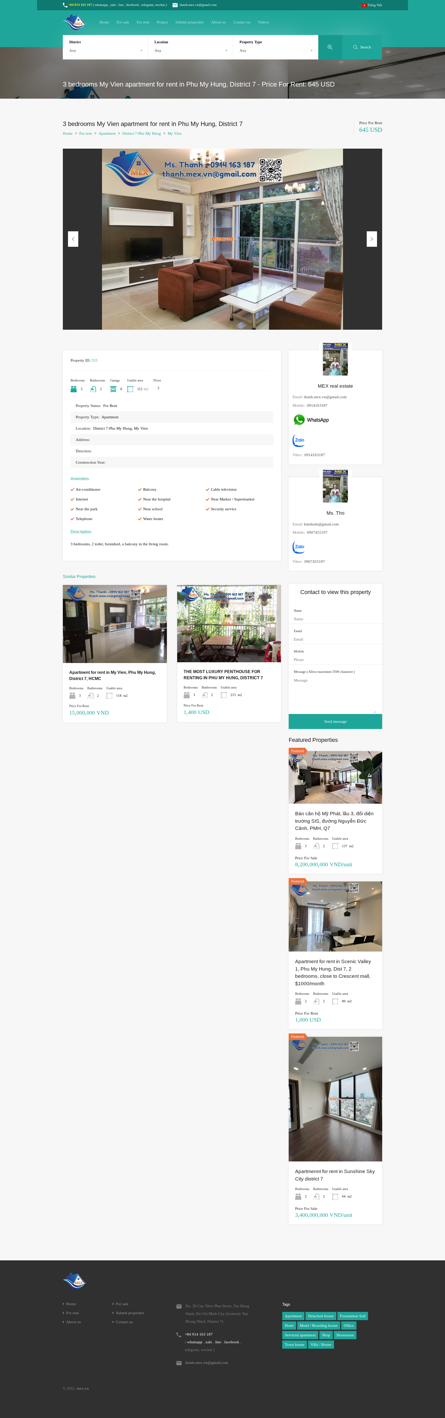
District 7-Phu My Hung (141, 133)
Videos (263, 22)
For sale (123, 22)
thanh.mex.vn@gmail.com (198, 5)
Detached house (321, 1316)
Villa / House (321, 1345)
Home (104, 22)
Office (349, 1325)
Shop (326, 1335)
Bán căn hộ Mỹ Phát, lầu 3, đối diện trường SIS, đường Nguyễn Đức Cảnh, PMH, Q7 (334, 821)
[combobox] (105, 50)
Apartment (107, 133)
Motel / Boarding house (319, 1325)
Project (162, 22)
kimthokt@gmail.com (321, 524)
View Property (114, 647)
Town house (294, 1345)
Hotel (289, 1325)
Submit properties (189, 22)
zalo (113, 5)
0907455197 (317, 532)
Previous (73, 239)
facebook (132, 5)
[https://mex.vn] (75, 28)
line (121, 5)
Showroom (345, 1335)
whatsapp (101, 5)
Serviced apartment (300, 1335)
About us (218, 22)
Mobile (299, 651)
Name (298, 611)
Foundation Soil (352, 1316)
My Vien (175, 133)
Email (298, 631)
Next (372, 239)
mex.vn (83, 1388)
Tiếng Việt (374, 5)
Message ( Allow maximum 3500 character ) (324, 672)
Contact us (241, 22)
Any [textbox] (72, 50)
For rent (143, 22)
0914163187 (317, 405)
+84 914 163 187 (80, 5)
